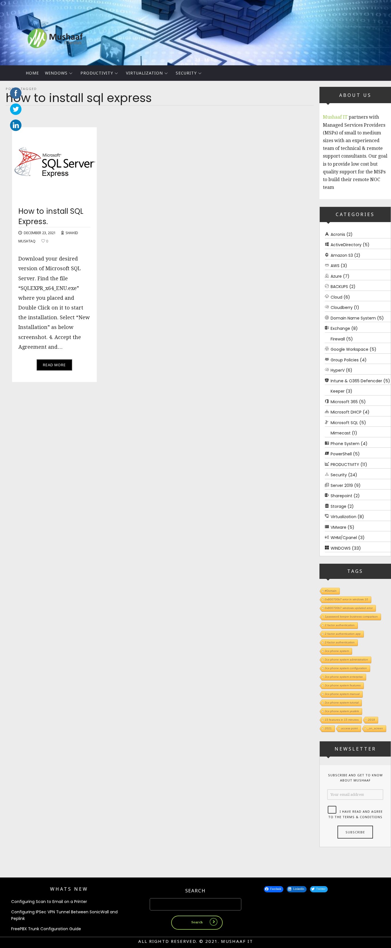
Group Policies (345, 360)
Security (186, 73)
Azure (336, 276)
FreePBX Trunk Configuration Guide (46, 929)
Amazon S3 (342, 255)
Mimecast (341, 433)
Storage (338, 506)
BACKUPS (339, 286)
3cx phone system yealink (342, 711)
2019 (371, 719)
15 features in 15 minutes (342, 719)
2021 (328, 728)
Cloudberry (342, 307)
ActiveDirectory (346, 245)
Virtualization (144, 73)
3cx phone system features (343, 685)
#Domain (331, 590)
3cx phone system (337, 651)
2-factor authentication (340, 642)
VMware (338, 527)
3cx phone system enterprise (344, 676)
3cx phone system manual (342, 694)
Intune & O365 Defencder (356, 380)
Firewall (338, 339)
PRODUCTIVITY (96, 73)
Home (32, 73)
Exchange (340, 328)
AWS (335, 266)
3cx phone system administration (346, 659)
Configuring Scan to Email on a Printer (49, 901)
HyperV (338, 370)
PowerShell (341, 454)
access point (349, 728)
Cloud (336, 297)
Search (195, 890)
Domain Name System (353, 318)
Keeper (338, 391)
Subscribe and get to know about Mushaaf (355, 777)
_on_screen (375, 728)
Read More (54, 364)
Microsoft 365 (344, 401)
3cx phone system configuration (346, 668)
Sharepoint (341, 496)
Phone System (345, 443)
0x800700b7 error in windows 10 (346, 599)
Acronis (338, 234)
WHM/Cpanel (344, 537)
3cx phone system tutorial (342, 702)
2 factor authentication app (343, 633)
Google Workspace (349, 349)
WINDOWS (56, 73)
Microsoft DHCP (346, 412)
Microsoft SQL (344, 422)
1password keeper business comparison (351, 616)
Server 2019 (342, 485)
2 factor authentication (340, 625)
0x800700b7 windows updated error (349, 608)
